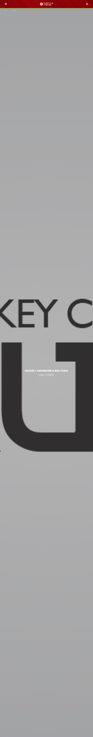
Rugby (42, 375)
